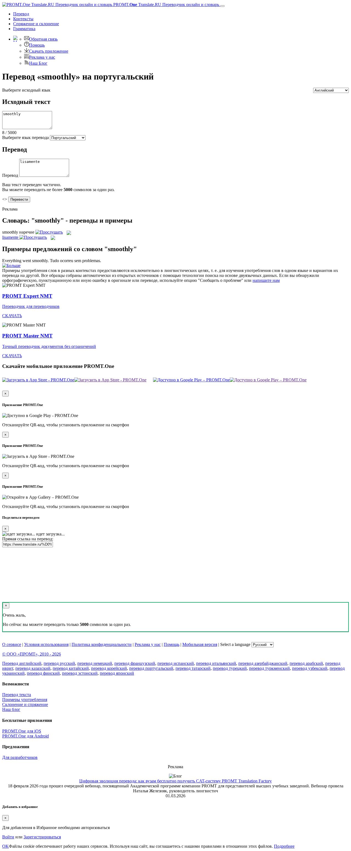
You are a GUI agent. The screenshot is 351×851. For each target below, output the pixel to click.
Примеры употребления (24, 699)
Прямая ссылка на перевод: (27, 539)
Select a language (235, 644)
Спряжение (36, 23)
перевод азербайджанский (262, 663)
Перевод (21, 14)
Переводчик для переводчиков (31, 306)
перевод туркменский (269, 668)
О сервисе (11, 644)
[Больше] (11, 265)
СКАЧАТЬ (12, 315)
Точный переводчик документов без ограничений (49, 346)
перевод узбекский (309, 668)
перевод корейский (109, 668)
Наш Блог (38, 63)
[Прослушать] (49, 232)
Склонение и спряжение (25, 704)
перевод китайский (71, 668)
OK (5, 846)
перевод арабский (306, 663)
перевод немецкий (94, 663)
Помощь (37, 45)
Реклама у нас (42, 57)
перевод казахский (32, 668)
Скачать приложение (48, 51)
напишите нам (266, 280)
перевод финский (43, 673)
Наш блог (11, 709)
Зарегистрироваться (42, 837)
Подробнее (284, 846)
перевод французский (134, 663)
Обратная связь (43, 39)
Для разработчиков (20, 757)
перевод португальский (151, 668)
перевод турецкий (230, 668)
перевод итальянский (216, 663)
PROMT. (165, 4)
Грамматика (24, 28)
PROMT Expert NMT (27, 296)
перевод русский (59, 663)
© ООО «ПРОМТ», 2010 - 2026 (31, 654)
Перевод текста (16, 694)
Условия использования (46, 644)
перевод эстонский (80, 673)
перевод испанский (175, 663)
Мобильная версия (199, 644)
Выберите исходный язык (26, 90)
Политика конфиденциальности (102, 644)
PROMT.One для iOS (21, 731)
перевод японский (117, 673)
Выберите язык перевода (25, 137)
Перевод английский (21, 663)
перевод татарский (193, 668)
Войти (8, 837)
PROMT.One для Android (25, 736)
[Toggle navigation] (222, 6)
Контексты (23, 18)
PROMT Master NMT (27, 336)
